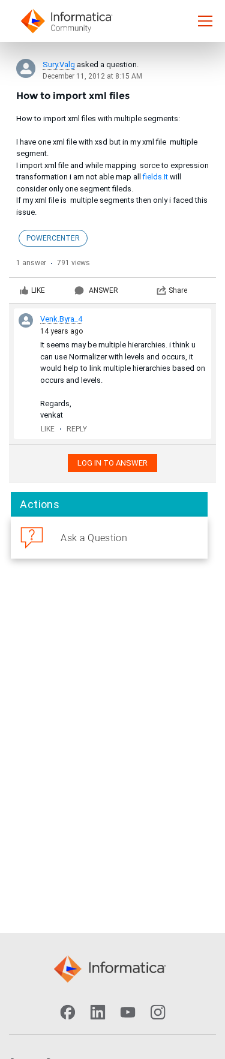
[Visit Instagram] (158, 1012)
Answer (103, 290)
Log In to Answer (112, 462)
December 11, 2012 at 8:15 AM (92, 76)
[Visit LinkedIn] (98, 1012)
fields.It (155, 176)
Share (178, 290)
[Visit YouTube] (128, 1012)
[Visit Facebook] (68, 1012)
